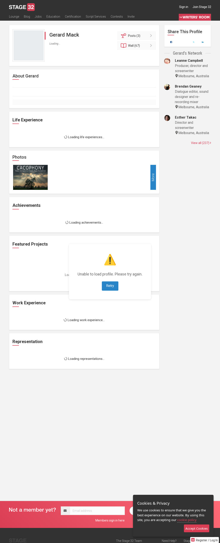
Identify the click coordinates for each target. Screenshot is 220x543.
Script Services (96, 16)
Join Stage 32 (201, 7)
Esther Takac (185, 117)
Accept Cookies (196, 528)
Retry (110, 286)
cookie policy (187, 520)
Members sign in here (110, 520)
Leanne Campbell (189, 61)
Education (53, 16)
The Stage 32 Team (129, 541)
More (153, 177)
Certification (73, 16)
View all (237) (200, 143)
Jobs (38, 16)
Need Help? (169, 541)
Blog (27, 16)
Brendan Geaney (188, 86)
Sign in (183, 7)
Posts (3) (134, 35)
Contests (117, 16)
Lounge (14, 16)
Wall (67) (134, 45)
